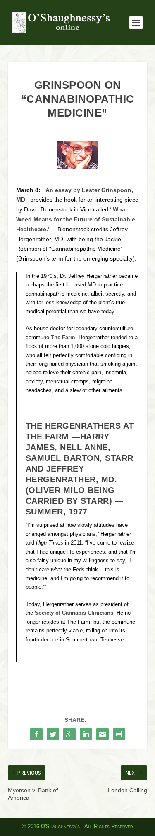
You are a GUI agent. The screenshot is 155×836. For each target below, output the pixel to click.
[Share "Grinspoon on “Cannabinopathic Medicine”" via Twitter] (53, 734)
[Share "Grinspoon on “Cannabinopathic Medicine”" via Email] (102, 734)
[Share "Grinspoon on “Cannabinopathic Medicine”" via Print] (119, 734)
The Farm (63, 338)
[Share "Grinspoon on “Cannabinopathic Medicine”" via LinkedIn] (86, 734)
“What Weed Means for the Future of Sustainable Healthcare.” (75, 219)
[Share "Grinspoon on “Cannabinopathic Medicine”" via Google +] (69, 734)
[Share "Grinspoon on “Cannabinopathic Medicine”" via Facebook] (36, 734)
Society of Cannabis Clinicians (74, 613)
